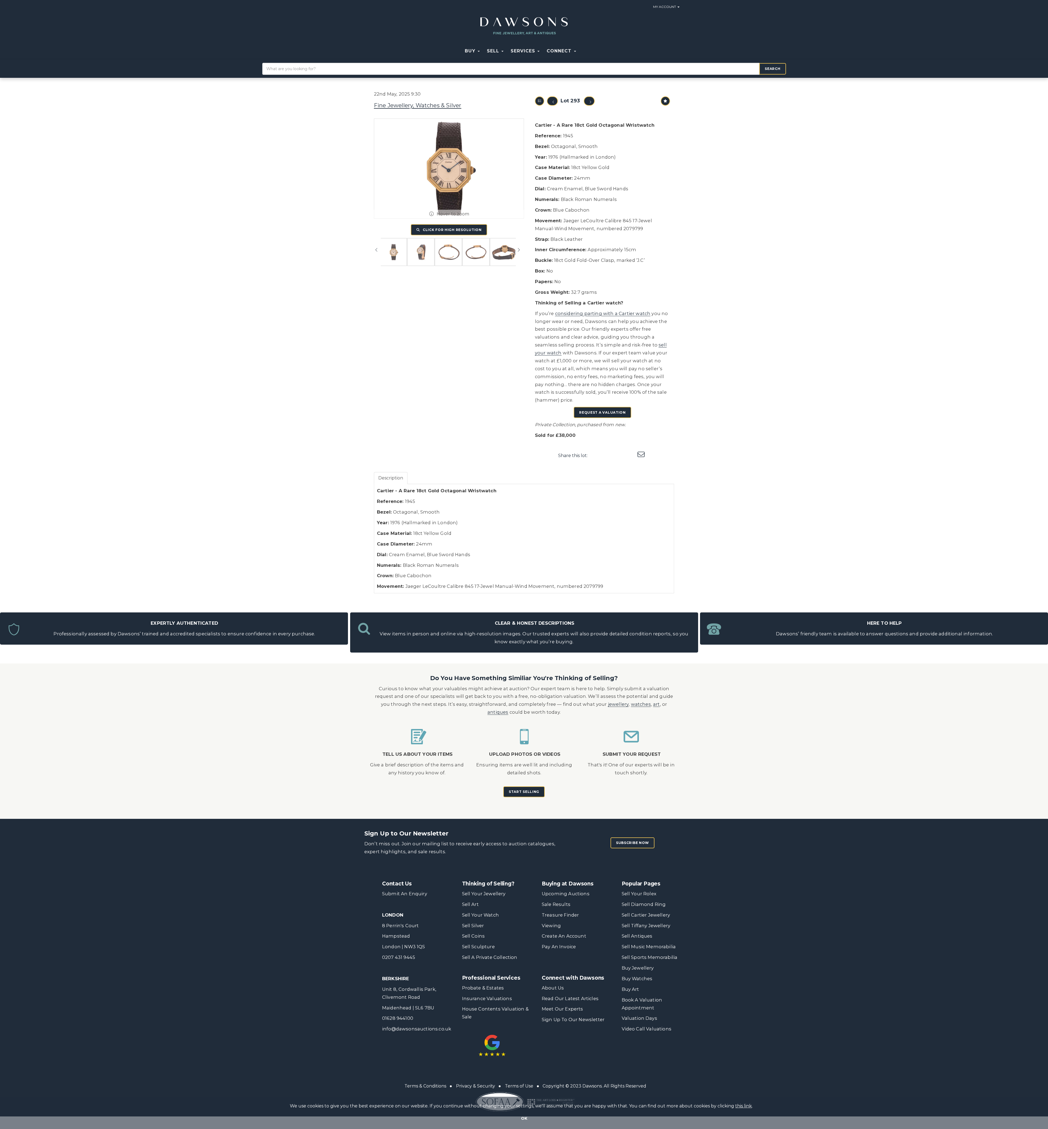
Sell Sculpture (478, 946)
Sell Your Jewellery (484, 893)
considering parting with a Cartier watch (603, 313)
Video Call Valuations (646, 1029)
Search (772, 69)
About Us (553, 988)
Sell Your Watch (480, 915)
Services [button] (524, 51)
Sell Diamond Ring (644, 904)
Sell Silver (473, 925)
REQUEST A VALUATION (602, 412)
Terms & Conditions (425, 1086)
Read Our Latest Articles (570, 998)
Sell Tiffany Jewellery (646, 925)
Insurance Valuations (487, 998)
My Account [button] (665, 7)
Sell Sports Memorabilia (650, 957)
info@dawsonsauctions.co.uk (416, 1029)
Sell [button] (494, 51)
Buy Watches (637, 978)
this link (743, 1106)
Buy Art (630, 989)
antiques (497, 712)
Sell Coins (473, 936)
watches (641, 704)
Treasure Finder (560, 915)
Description (390, 478)
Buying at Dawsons (568, 884)
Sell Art (470, 904)
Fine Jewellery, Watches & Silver (417, 105)
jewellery (618, 704)
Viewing (551, 925)
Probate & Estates (483, 988)
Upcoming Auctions (566, 893)
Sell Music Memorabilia (649, 946)
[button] (583, 51)
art (656, 704)
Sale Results (556, 904)
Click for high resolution (452, 230)
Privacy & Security (475, 1086)
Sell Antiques (637, 936)
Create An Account (564, 936)
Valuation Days (639, 1018)
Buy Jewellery (638, 968)
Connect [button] (560, 51)
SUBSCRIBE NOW (632, 843)
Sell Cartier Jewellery (646, 915)
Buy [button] (471, 51)
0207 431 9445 (398, 957)
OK (524, 1118)
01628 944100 (397, 1018)
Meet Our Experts (562, 1009)
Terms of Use (519, 1086)
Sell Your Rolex (639, 893)
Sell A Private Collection (489, 957)
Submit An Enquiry (404, 893)
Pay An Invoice (559, 946)
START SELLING (524, 792)
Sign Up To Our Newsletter (573, 1019)
